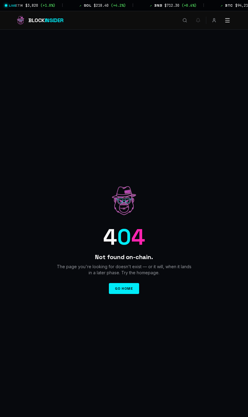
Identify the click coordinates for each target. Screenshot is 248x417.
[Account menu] (214, 20)
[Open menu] (227, 20)
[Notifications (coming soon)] (198, 20)
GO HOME (124, 288)
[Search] (184, 20)
